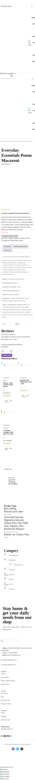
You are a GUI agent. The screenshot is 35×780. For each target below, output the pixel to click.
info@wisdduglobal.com (14, 655)
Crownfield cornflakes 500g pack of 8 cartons (8, 432)
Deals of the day (5, 720)
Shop (2, 697)
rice (17, 531)
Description (7, 246)
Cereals (28, 238)
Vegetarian (6, 537)
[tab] (7, 246)
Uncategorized (7, 141)
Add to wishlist (13, 236)
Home (1, 141)
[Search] (31, 6)
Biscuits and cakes (13, 511)
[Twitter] (17, 748)
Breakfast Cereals (7, 514)
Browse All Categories (11, 42)
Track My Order (5, 700)
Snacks (3, 713)
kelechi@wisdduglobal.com (9, 660)
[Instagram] (21, 748)
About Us (3, 673)
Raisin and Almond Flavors (9, 531)
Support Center (5, 684)
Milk (25, 523)
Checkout (6, 776)
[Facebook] (13, 748)
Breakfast (22, 238)
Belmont (5, 380)
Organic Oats (16, 526)
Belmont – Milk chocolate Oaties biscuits (8, 384)
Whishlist (6, 772)
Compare (4, 236)
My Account (4, 693)
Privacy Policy (5, 677)
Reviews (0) (7, 250)
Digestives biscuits (14, 520)
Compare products (6, 703)
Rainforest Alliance (17, 240)
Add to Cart (7, 355)
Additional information (20, 246)
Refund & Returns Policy (8, 680)
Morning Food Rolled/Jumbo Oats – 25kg (26, 381)
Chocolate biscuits (13, 517)
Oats (6, 526)
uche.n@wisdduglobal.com (8, 664)
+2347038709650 (13, 652)
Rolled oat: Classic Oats (16, 534)
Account (6, 779)
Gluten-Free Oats (13, 523)
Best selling (10, 508)
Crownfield (5, 428)
